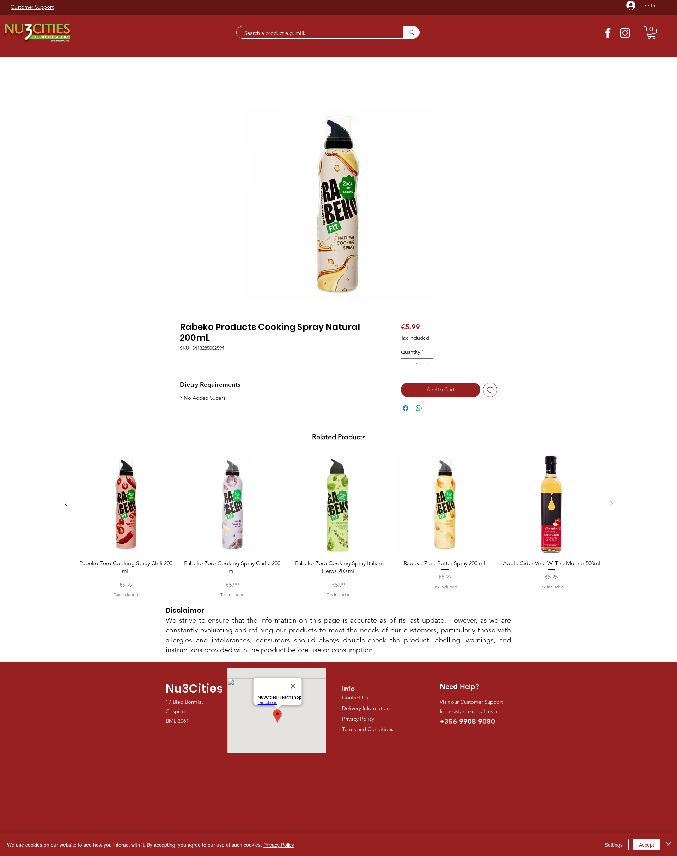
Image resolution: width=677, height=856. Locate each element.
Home (188, 82)
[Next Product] (611, 505)
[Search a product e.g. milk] (411, 32)
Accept (646, 844)
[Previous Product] (66, 505)
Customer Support (481, 702)
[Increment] (427, 366)
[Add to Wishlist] (490, 391)
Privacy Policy (278, 844)
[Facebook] (608, 33)
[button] (651, 32)
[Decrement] (406, 366)
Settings (614, 844)
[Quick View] (126, 505)
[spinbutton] (417, 366)
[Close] (668, 844)
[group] (339, 527)
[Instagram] (625, 33)
